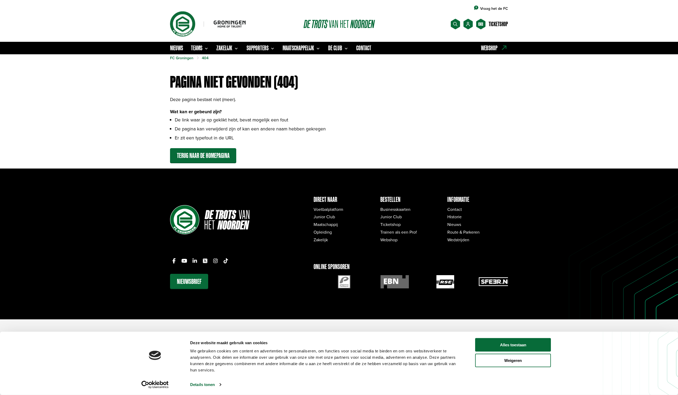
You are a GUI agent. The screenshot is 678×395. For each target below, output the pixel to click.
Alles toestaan (513, 345)
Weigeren (513, 360)
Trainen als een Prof (398, 232)
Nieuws (176, 48)
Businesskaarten (395, 209)
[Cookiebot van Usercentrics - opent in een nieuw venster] (155, 385)
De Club (335, 48)
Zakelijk (224, 48)
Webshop (389, 240)
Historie (454, 217)
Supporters (258, 48)
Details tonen (202, 384)
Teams (196, 48)
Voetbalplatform (328, 209)
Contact (363, 48)
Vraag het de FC (494, 8)
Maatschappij (326, 224)
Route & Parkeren (463, 232)
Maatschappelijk (298, 48)
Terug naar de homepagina (203, 155)
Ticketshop (390, 224)
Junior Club (324, 217)
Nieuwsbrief (189, 281)
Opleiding (323, 232)
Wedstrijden (458, 240)
